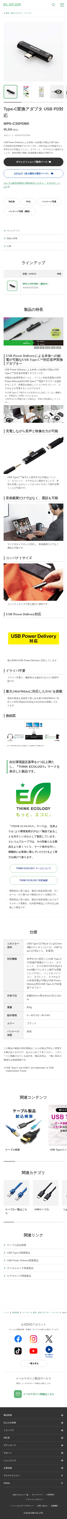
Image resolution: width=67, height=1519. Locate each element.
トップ (6, 1312)
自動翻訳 (54, 1506)
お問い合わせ (42, 1506)
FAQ (28, 201)
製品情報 (15, 1312)
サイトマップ (37, 1495)
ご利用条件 (50, 1495)
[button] (33, 1430)
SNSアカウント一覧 (20, 1495)
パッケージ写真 (49, 201)
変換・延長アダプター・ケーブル (18, 13)
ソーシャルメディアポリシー (22, 1506)
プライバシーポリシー (34, 1499)
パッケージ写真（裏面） (20, 211)
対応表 (12, 201)
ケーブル (26, 1312)
